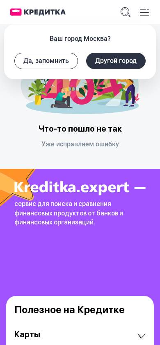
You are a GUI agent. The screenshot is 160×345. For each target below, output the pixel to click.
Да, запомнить (46, 61)
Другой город (116, 61)
